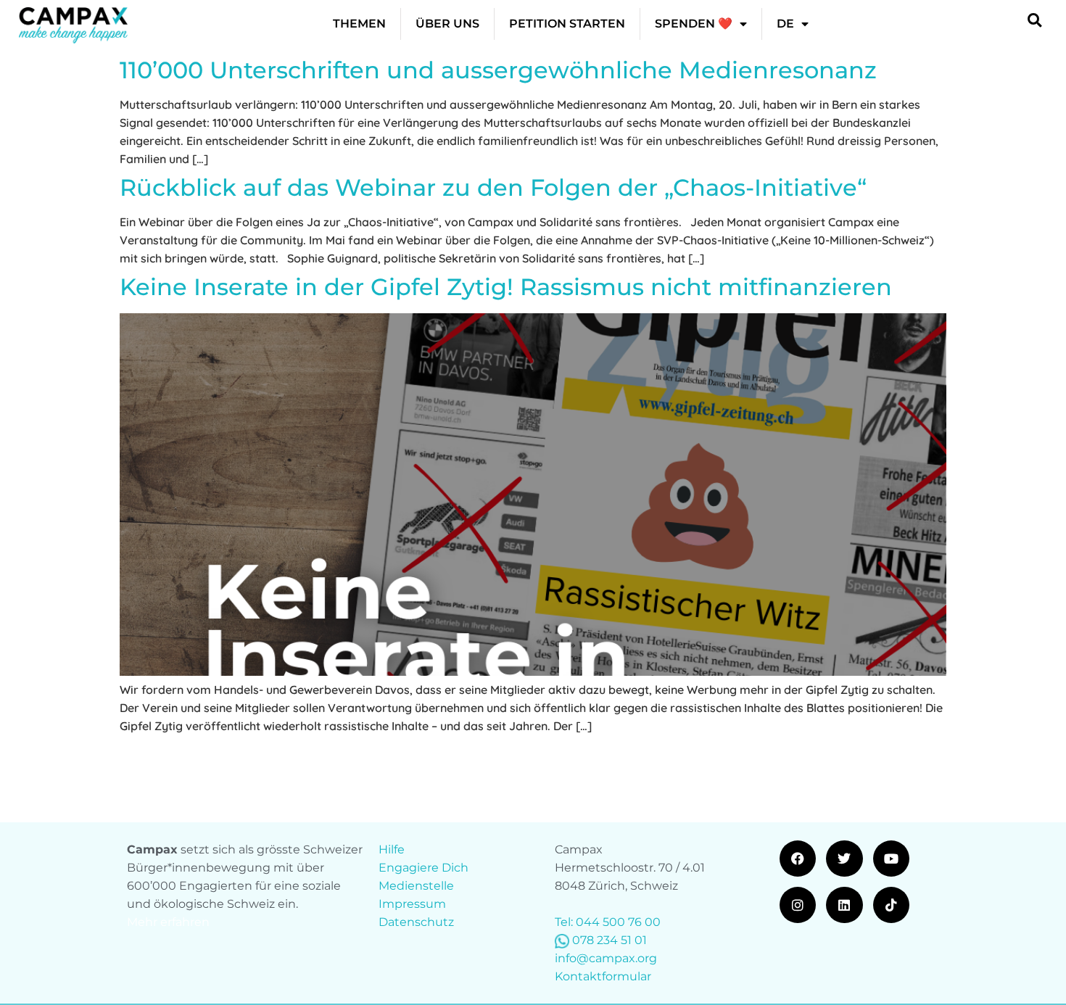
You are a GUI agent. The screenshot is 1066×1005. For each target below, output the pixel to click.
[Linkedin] (844, 905)
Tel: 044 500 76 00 (608, 922)
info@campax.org (606, 958)
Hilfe (392, 849)
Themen (359, 23)
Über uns (447, 23)
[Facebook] (798, 858)
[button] (1034, 20)
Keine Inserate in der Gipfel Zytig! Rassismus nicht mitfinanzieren (506, 287)
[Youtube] (891, 858)
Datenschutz (416, 922)
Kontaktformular (603, 976)
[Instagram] (798, 905)
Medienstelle (416, 886)
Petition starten (567, 23)
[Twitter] (844, 858)
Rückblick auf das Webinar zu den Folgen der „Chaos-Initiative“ (493, 187)
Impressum (412, 904)
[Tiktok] (891, 905)
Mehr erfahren (168, 922)
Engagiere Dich (423, 867)
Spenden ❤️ (693, 23)
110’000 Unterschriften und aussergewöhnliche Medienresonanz (498, 70)
